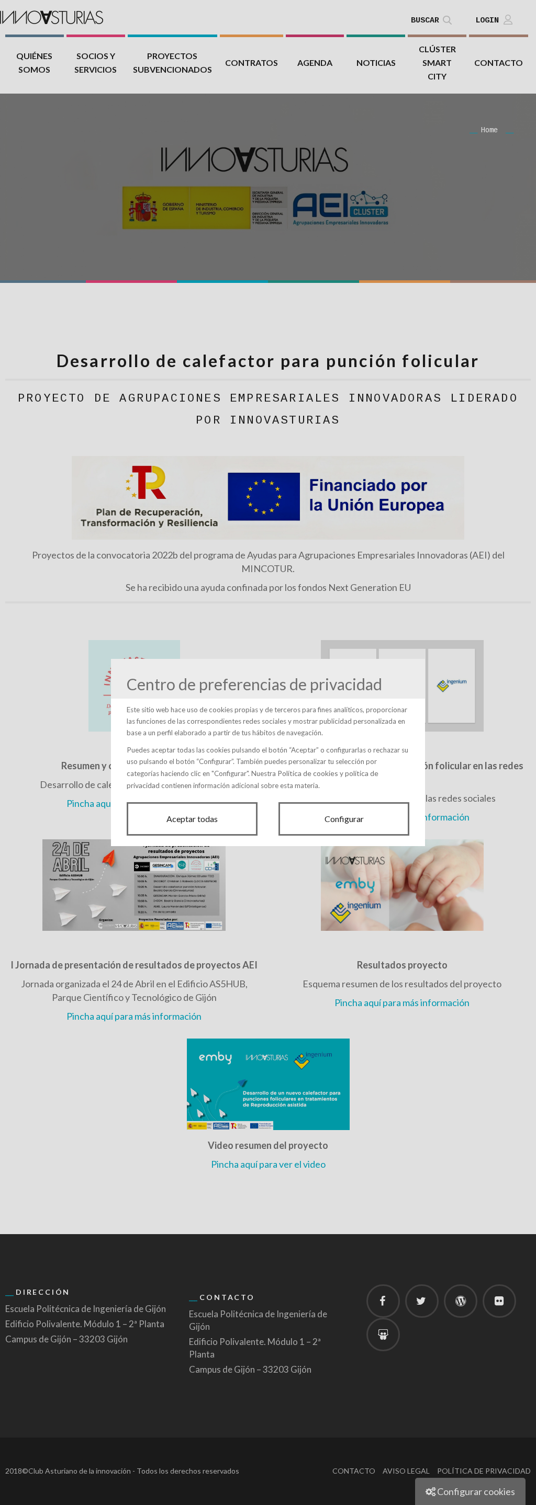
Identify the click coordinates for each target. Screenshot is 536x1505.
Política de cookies (307, 773)
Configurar (344, 819)
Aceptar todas (192, 819)
